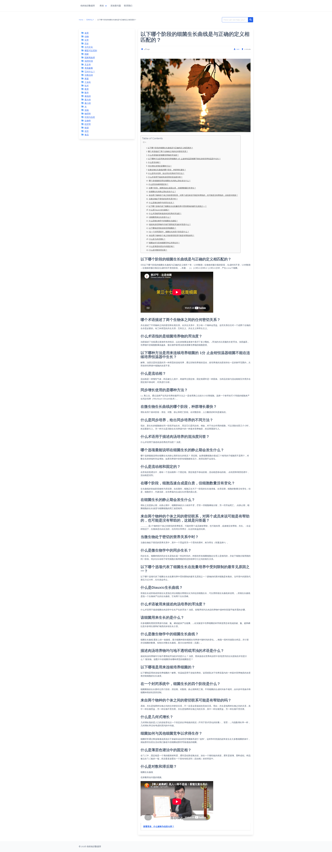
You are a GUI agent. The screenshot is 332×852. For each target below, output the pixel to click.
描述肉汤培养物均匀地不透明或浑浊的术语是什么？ (170, 224)
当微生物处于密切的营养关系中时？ (163, 199)
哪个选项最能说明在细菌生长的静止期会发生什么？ (170, 180)
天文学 (88, 64)
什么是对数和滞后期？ (158, 250)
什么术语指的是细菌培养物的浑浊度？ (163, 155)
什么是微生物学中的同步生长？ (161, 202)
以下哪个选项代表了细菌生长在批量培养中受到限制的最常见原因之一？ (178, 206)
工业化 (88, 82)
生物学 (88, 120)
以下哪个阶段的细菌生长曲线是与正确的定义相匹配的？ (170, 148)
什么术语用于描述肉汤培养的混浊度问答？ (165, 177)
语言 (87, 131)
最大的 (88, 99)
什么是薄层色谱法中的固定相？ (162, 246)
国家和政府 (90, 57)
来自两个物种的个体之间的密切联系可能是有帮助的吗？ (171, 235)
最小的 (88, 103)
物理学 (88, 113)
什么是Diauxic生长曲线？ (159, 210)
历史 (87, 43)
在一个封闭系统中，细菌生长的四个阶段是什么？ (169, 232)
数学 (87, 92)
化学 (87, 40)
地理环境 (89, 61)
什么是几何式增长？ (157, 239)
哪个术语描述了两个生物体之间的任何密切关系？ (168, 151)
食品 (87, 135)
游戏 (87, 110)
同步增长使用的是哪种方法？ (160, 166)
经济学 (88, 124)
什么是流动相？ (154, 162)
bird (238, 49)
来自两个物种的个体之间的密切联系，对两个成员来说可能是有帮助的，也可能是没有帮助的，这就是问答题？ (193, 195)
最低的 (88, 96)
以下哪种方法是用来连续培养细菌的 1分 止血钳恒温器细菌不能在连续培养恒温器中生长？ (184, 159)
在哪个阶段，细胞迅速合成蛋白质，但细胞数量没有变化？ (172, 188)
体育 (87, 33)
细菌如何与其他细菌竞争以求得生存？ (164, 243)
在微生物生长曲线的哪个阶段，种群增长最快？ (167, 170)
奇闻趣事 (89, 68)
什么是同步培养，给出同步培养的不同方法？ (166, 173)
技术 (87, 85)
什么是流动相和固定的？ (158, 184)
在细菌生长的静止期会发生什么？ (162, 191)
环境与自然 (90, 117)
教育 (87, 89)
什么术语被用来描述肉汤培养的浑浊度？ (165, 213)
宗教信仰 (89, 75)
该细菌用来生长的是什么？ (160, 217)
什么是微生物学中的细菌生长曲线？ (163, 221)
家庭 (87, 78)
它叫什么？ (90, 20)
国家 (87, 54)
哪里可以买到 (91, 50)
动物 (87, 36)
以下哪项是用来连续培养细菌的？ (162, 228)
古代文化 (89, 47)
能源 (87, 128)
